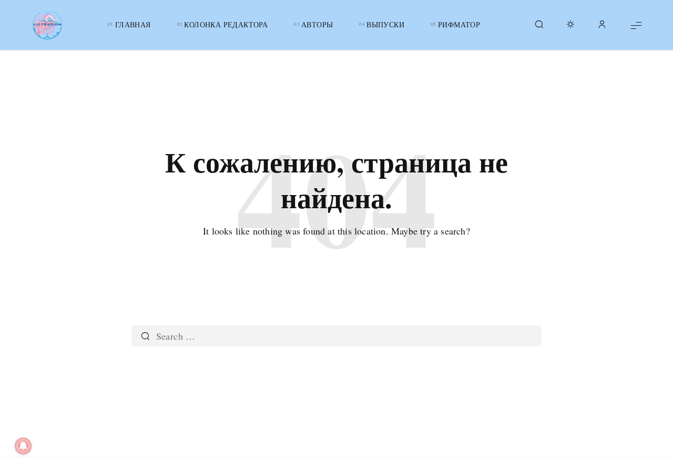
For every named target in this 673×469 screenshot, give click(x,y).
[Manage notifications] (23, 445)
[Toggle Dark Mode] (570, 25)
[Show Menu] (636, 25)
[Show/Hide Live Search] (539, 25)
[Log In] (602, 25)
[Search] (145, 335)
